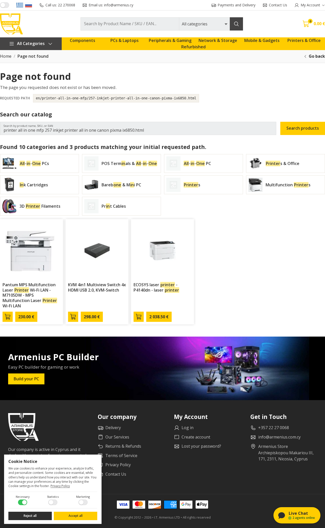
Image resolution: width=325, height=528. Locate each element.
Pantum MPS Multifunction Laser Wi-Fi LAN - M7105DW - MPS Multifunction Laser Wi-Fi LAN (30, 295)
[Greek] (19, 5)
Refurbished (193, 47)
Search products (302, 128)
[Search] (236, 24)
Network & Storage (218, 40)
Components (82, 40)
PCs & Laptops (124, 40)
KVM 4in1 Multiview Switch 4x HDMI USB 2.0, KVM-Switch (97, 287)
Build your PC (26, 379)
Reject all (30, 516)
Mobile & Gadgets (262, 40)
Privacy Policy (60, 486)
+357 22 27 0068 (273, 427)
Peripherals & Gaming (170, 40)
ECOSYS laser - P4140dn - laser (156, 287)
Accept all (76, 516)
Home (5, 56)
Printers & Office (304, 40)
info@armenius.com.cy (279, 437)
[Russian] (28, 5)
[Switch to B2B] (4, 5)
